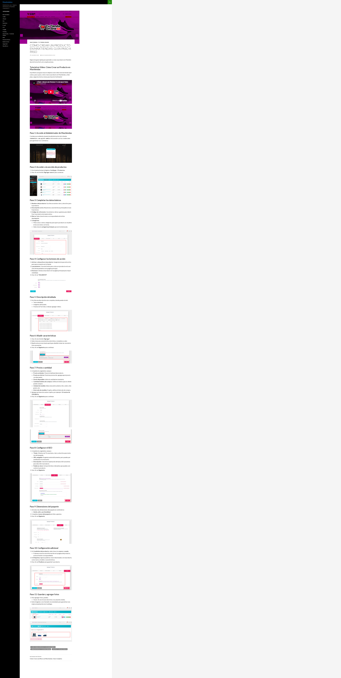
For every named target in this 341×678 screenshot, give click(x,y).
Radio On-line (6, 41)
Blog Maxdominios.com (48, 55)
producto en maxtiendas (60, 649)
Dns (4, 21)
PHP (4, 37)
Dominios (5, 23)
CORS (4, 16)
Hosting (4, 31)
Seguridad (5, 44)
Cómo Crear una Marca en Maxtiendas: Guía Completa (46, 657)
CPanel (4, 19)
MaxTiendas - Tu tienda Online (39, 42)
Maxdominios (7, 2)
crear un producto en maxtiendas (40, 649)
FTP (4, 27)
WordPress (5, 46)
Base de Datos (6, 14)
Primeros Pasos (6, 39)
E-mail (4, 25)
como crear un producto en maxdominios (43, 647)
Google (4, 29)
